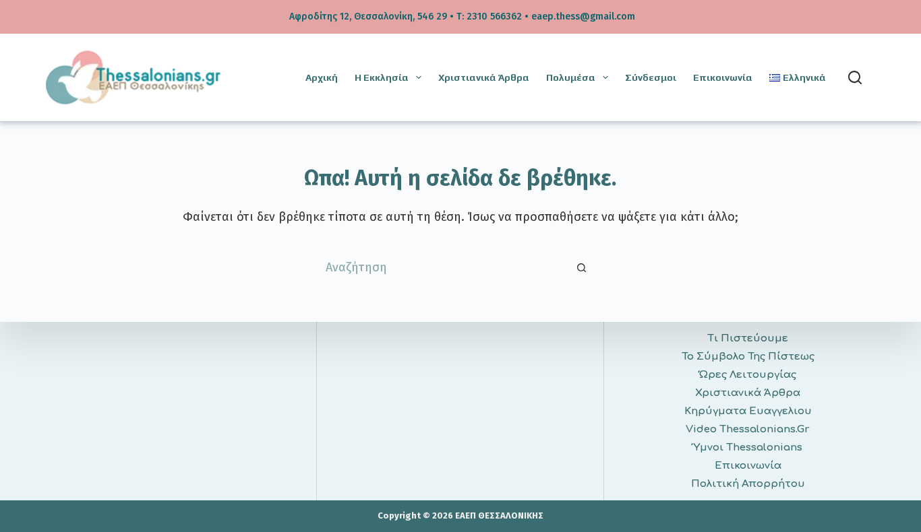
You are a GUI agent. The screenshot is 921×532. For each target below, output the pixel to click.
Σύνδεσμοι (650, 77)
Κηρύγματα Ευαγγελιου (748, 411)
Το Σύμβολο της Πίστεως (748, 356)
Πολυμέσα (570, 77)
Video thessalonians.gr (748, 429)
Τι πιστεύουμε (747, 338)
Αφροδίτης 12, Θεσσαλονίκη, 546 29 (367, 16)
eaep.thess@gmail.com (583, 16)
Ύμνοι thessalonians (747, 447)
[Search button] (581, 268)
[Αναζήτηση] (855, 77)
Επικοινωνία (722, 77)
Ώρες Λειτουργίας (747, 374)
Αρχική (321, 77)
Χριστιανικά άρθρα (483, 77)
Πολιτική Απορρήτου (748, 484)
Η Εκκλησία (382, 77)
